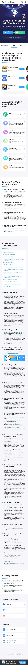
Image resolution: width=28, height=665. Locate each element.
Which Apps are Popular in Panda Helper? (13, 284)
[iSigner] (6, 114)
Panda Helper (9, 2)
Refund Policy (20, 654)
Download (21, 69)
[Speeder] (6, 123)
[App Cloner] (6, 167)
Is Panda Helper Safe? (9, 262)
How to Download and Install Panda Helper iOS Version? (14, 270)
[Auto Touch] (6, 141)
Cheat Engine (6, 407)
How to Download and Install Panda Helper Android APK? (13, 273)
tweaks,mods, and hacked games (10, 298)
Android (8, 194)
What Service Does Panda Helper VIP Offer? (14, 267)
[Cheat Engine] (6, 149)
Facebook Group (13, 351)
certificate (13, 315)
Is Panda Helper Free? (9, 257)
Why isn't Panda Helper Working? (11, 281)
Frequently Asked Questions (17, 528)
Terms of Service (8, 654)
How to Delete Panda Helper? (10, 279)
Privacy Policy (14, 654)
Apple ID (16, 369)
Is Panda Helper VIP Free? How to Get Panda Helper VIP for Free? (14, 260)
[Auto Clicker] (6, 132)
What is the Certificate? (9, 254)
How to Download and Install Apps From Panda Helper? (13, 277)
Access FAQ (11, 231)
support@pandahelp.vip (13, 497)
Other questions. (7, 286)
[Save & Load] (6, 158)
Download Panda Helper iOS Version (18, 428)
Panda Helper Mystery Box (11, 588)
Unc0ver (5, 585)
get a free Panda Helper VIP (12, 353)
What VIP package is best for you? (15, 424)
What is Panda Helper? (9, 252)
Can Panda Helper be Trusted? (10, 264)
